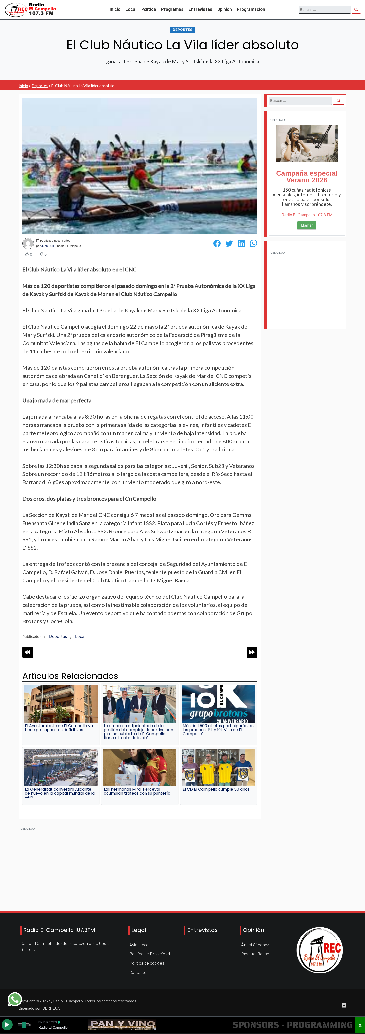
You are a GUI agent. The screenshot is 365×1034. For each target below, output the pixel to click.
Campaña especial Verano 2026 (307, 176)
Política (148, 9)
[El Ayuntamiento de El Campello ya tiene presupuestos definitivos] (61, 704)
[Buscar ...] (356, 10)
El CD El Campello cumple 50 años (216, 789)
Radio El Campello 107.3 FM (306, 215)
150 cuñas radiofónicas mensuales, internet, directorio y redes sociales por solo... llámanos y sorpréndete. (307, 197)
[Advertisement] (306, 289)
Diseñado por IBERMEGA (39, 1008)
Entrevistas (200, 9)
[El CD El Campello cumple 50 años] (219, 767)
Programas (172, 9)
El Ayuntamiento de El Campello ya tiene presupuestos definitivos (59, 728)
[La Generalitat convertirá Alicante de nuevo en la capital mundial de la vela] (61, 767)
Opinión (224, 9)
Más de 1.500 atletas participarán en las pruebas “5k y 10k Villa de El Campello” (218, 730)
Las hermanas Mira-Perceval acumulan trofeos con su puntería (137, 791)
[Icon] (344, 1005)
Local (130, 9)
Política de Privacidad (149, 953)
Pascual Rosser (256, 953)
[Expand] (360, 1025)
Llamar (307, 225)
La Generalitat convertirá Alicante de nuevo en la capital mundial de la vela (60, 793)
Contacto (137, 972)
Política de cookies (146, 963)
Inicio (115, 9)
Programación (251, 9)
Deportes (183, 29)
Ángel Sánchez (255, 944)
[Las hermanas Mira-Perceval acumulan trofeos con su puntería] (140, 767)
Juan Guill (48, 246)
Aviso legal (139, 944)
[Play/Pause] (7, 1024)
